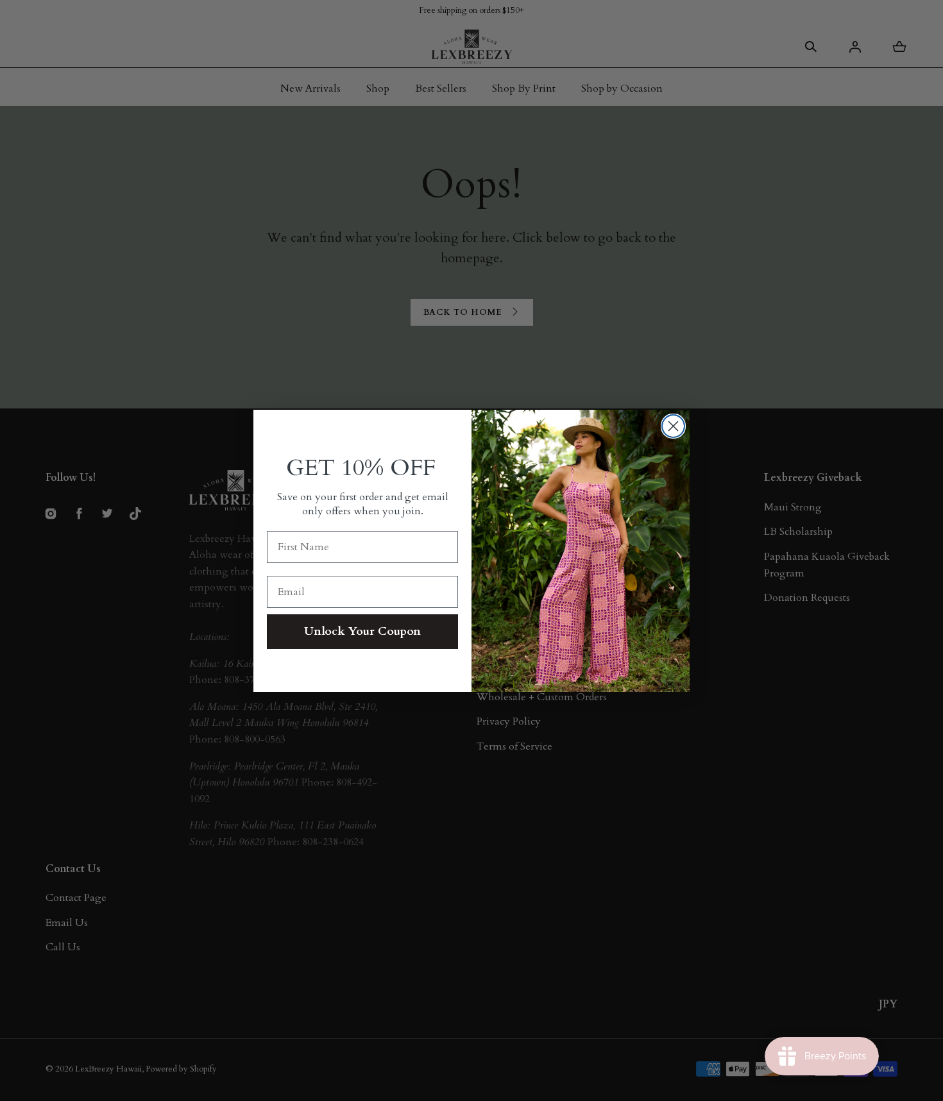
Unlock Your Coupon (362, 631)
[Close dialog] (673, 426)
